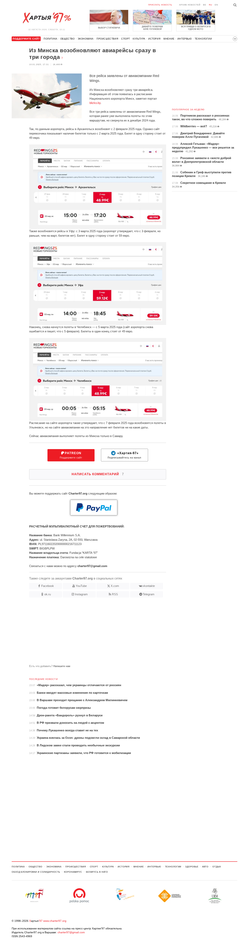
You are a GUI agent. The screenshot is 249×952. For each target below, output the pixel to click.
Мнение (168, 38)
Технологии (203, 38)
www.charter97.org (54, 920)
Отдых (216, 866)
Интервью (184, 38)
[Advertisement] (89, 632)
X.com (115, 585)
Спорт (125, 38)
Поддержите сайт (71, 455)
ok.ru (47, 594)
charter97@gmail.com (71, 932)
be (204, 5)
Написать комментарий (98, 474)
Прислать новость (160, 5)
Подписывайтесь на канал (124, 455)
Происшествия (107, 38)
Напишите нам (61, 666)
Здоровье (191, 866)
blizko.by (95, 102)
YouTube (81, 585)
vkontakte (148, 585)
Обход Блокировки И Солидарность (36, 872)
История (154, 38)
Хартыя (46, 18)
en (216, 5)
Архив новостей (189, 5)
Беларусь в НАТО (97, 872)
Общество (67, 38)
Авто (205, 866)
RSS (115, 594)
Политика (50, 38)
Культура (139, 38)
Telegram (148, 594)
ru (210, 5)
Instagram (81, 594)
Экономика (86, 38)
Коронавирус (73, 872)
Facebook (47, 585)
